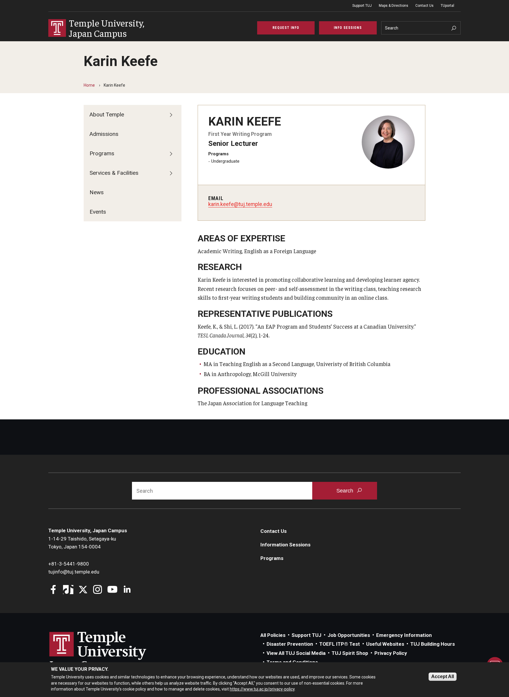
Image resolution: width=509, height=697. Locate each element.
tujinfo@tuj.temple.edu (73, 572)
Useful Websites (385, 644)
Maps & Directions (393, 6)
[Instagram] (97, 590)
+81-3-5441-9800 (68, 564)
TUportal (447, 6)
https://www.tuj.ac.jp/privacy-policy (262, 689)
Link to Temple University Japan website (107, 651)
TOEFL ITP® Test (339, 644)
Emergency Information (404, 635)
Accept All (442, 676)
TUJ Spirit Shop (350, 653)
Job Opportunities (349, 635)
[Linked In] (127, 590)
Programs (102, 153)
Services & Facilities (114, 172)
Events (98, 211)
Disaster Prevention (290, 644)
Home (89, 85)
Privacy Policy (390, 653)
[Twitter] (83, 590)
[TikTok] (68, 590)
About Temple (107, 114)
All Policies (272, 635)
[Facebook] (53, 590)
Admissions (104, 134)
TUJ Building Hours (432, 644)
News (97, 192)
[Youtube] (112, 590)
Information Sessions (285, 545)
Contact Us (424, 6)
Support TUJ (362, 6)
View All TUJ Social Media (296, 653)
